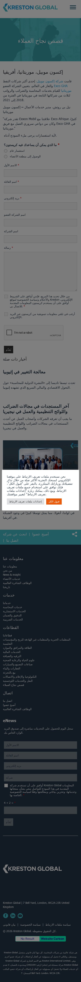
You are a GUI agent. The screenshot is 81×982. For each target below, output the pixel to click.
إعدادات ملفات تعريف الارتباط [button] (25, 501)
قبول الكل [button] (54, 501)
